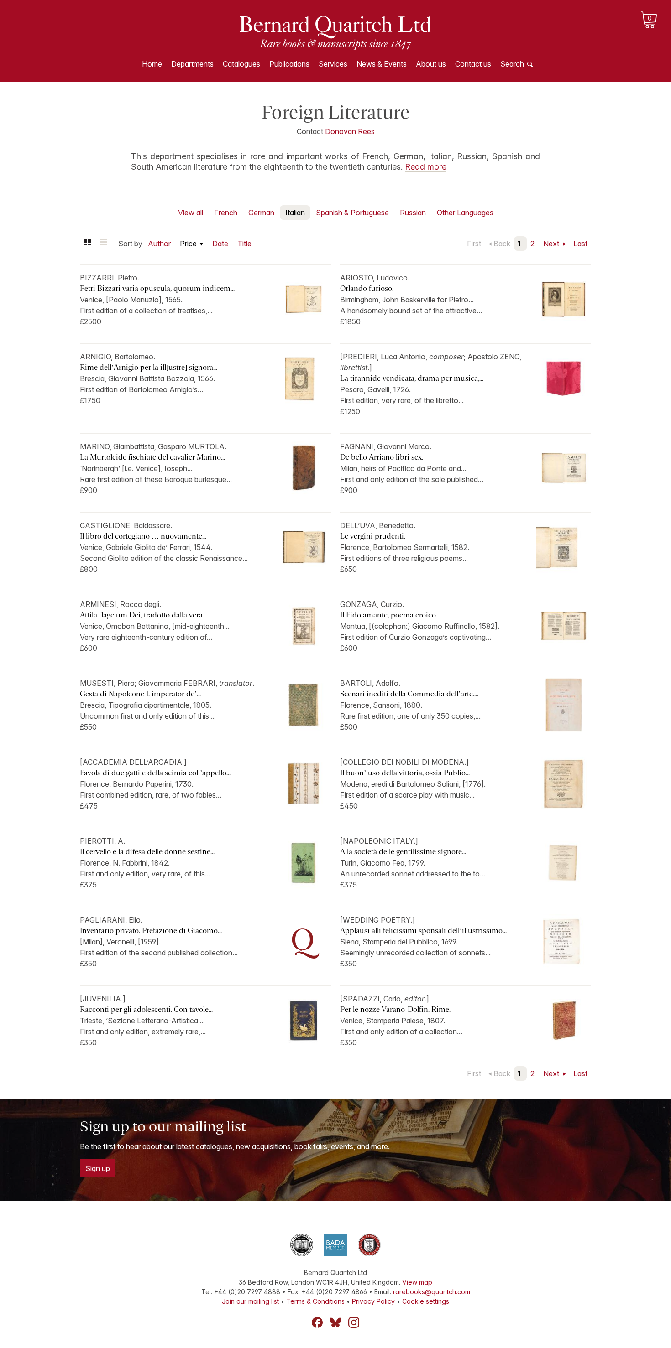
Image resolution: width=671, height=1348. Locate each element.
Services (333, 63)
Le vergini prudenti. (372, 536)
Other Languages (465, 212)
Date (220, 243)
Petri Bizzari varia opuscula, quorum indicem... (157, 288)
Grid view (87, 243)
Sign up (97, 1168)
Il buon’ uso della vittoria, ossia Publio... (405, 772)
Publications (289, 63)
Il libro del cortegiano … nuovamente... (143, 536)
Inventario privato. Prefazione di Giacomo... (151, 930)
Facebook (317, 1322)
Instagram (353, 1322)
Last (580, 243)
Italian (295, 212)
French (225, 212)
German (261, 212)
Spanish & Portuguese (352, 212)
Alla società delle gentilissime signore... (403, 851)
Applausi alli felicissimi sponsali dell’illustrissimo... (423, 930)
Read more (425, 166)
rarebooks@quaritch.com (431, 1292)
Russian (413, 212)
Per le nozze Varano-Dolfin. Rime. (395, 1009)
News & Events (381, 63)
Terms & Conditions (315, 1301)
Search (512, 63)
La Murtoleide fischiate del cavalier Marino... (152, 457)
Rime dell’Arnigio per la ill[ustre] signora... (148, 367)
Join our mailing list (250, 1301)
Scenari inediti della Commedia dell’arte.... (409, 694)
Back (501, 243)
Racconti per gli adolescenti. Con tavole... (146, 1009)
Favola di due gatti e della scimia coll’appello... (155, 772)
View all (190, 212)
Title (244, 243)
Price (188, 243)
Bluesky (335, 1322)
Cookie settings (425, 1301)
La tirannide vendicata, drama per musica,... (411, 378)
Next (552, 243)
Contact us (473, 63)
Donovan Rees (350, 131)
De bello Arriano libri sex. (381, 457)
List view (103, 243)
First (474, 243)
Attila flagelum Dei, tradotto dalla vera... (143, 615)
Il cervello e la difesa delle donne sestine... (147, 851)
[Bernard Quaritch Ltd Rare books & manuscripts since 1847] (335, 32)
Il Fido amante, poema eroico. (388, 615)
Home (152, 63)
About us (431, 63)
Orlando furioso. (366, 288)
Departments (192, 63)
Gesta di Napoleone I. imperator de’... (140, 694)
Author (159, 243)
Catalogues (241, 63)
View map (417, 1282)
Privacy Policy (373, 1301)
